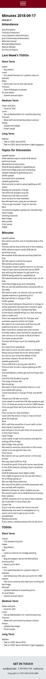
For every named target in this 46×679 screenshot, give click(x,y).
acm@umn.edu (9, 668)
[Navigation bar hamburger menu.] (23, 3)
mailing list (38, 668)
